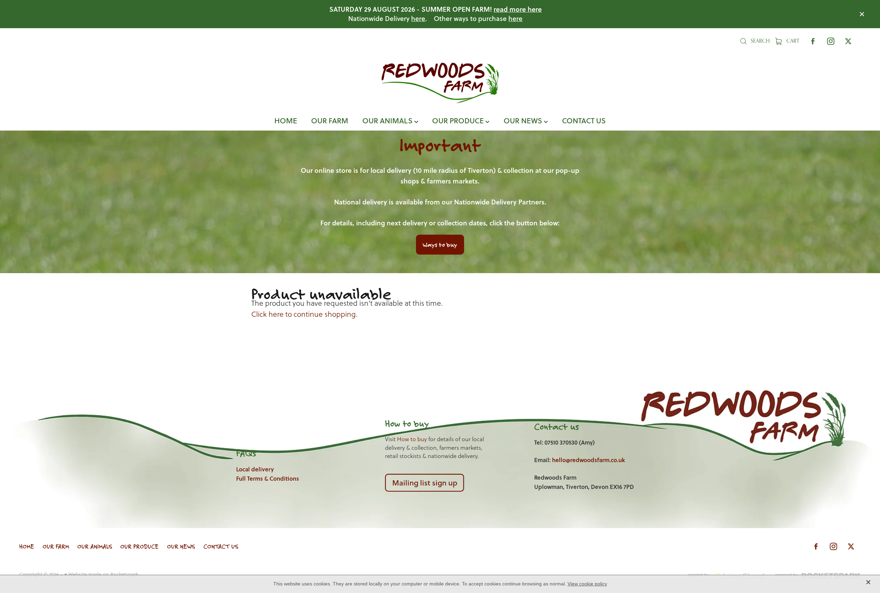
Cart (792, 40)
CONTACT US (584, 120)
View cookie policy (587, 583)
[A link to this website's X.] (848, 41)
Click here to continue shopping (303, 314)
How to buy (412, 439)
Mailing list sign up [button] (424, 482)
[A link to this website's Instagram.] (830, 41)
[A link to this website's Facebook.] (813, 41)
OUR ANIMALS (388, 120)
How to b (402, 423)
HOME (285, 120)
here (418, 18)
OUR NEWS (524, 120)
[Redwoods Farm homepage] (440, 82)
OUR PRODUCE (458, 120)
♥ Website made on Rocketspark (101, 574)
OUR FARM (329, 120)
